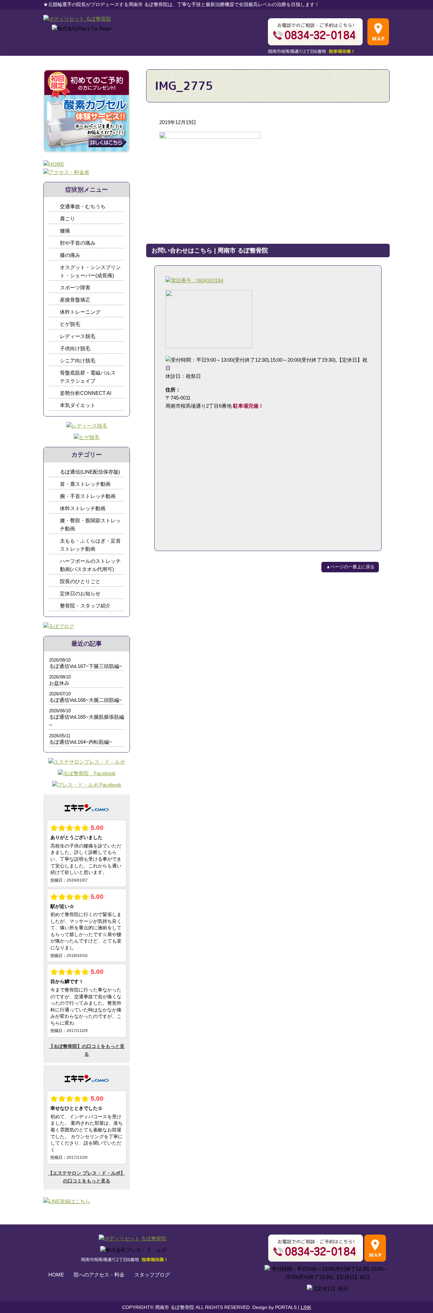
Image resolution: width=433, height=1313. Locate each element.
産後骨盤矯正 (75, 300)
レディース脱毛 (77, 336)
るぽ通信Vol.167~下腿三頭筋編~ (85, 666)
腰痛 (65, 231)
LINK (306, 1307)
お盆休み (59, 683)
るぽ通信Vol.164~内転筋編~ (80, 742)
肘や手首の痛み (77, 243)
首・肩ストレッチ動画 (85, 484)
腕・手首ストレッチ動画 (88, 496)
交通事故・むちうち (83, 206)
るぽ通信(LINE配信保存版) (90, 472)
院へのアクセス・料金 (99, 1275)
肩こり (67, 218)
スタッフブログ (152, 1275)
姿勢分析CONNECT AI (85, 393)
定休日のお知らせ (80, 593)
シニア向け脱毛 (77, 360)
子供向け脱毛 (75, 348)
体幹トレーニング (80, 312)
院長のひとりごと (80, 581)
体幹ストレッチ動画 (83, 508)
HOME (56, 1275)
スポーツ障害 (75, 287)
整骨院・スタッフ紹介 (85, 605)
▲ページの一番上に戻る (350, 566)
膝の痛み (70, 255)
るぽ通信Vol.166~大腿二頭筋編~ (85, 700)
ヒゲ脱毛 (70, 324)
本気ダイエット (77, 405)
